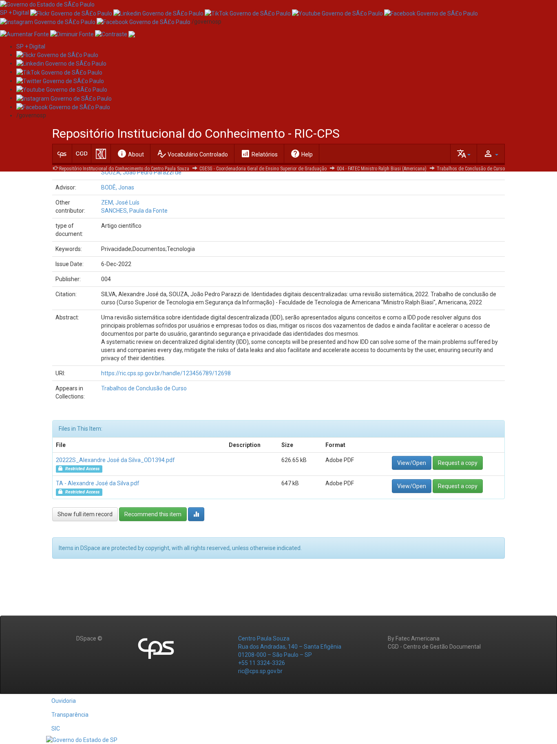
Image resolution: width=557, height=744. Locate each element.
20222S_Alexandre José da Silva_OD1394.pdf (115, 460)
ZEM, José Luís (120, 202)
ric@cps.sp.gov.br (260, 671)
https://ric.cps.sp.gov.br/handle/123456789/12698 (166, 373)
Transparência (69, 714)
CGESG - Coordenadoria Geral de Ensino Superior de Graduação (263, 169)
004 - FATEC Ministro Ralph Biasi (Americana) (382, 169)
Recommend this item (152, 514)
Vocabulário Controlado (192, 153)
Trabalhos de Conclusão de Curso (471, 169)
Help (301, 153)
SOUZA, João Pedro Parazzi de (141, 172)
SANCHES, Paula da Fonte (134, 210)
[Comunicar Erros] (131, 34)
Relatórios (259, 153)
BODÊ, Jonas (117, 187)
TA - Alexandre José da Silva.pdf (97, 483)
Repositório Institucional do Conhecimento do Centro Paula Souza (124, 169)
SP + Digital (14, 12)
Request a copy (457, 463)
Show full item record (85, 514)
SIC (55, 728)
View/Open (411, 463)
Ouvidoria (63, 701)
